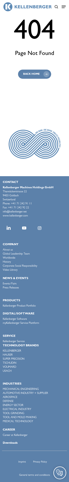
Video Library (10, 270)
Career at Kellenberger (15, 435)
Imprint (22, 462)
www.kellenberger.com (15, 216)
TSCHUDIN (9, 363)
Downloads (10, 443)
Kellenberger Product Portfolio (19, 306)
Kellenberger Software (15, 319)
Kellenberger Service (14, 341)
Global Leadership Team (16, 254)
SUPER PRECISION (13, 359)
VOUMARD (9, 367)
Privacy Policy (40, 462)
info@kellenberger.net (15, 212)
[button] (64, 7)
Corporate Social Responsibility (20, 266)
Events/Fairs (10, 284)
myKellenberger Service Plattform (21, 323)
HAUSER (8, 355)
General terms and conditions (34, 475)
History (7, 262)
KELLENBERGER (12, 351)
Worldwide (9, 258)
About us (8, 250)
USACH (7, 371)
